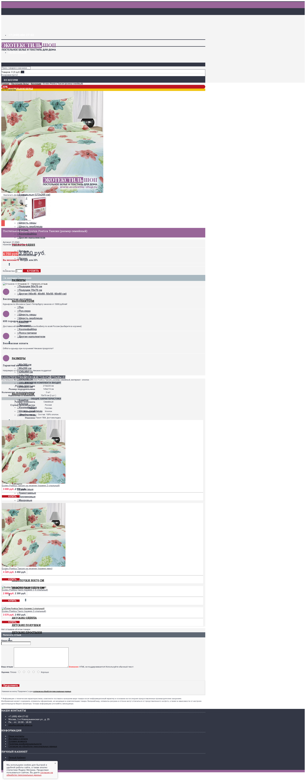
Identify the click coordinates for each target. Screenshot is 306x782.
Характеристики (13, 377)
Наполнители (23, 301)
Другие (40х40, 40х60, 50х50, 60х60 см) (42, 293)
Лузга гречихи (28, 333)
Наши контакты (16, 736)
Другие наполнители (32, 237)
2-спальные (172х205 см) (34, 194)
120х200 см (26, 372)
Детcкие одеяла (24, 617)
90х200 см (25, 368)
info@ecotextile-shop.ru (20, 725)
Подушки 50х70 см (30, 286)
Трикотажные (27, 493)
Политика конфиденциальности (25, 744)
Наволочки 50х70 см (28, 580)
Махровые (25, 500)
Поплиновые (27, 496)
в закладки (11, 278)
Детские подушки (26, 625)
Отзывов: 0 (23, 284)
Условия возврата (17, 741)
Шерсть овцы (27, 223)
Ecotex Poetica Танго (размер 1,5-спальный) (25, 589)
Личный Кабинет (17, 757)
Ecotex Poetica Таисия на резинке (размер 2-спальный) (31, 485)
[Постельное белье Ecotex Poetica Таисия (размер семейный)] (52, 192)
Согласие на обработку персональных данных (32, 746)
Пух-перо (25, 311)
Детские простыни (27, 632)
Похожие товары (38, 377)
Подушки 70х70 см (30, 290)
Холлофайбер (28, 234)
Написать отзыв (39, 284)
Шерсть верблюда (30, 226)
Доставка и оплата (18, 738)
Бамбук (23, 400)
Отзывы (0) (58, 377)
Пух (21, 307)
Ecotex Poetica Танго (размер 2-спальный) (24, 611)
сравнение (25, 278)
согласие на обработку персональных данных (30, 773)
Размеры (19, 280)
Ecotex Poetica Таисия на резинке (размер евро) (27, 568)
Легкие (23, 258)
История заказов (17, 760)
